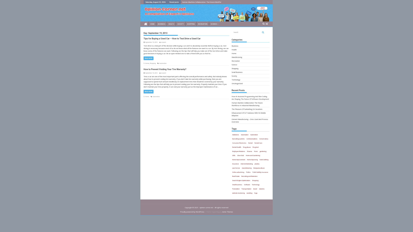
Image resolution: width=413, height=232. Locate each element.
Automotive (162, 63)
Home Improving (252, 160)
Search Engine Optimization (241, 180)
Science (214, 24)
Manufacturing (237, 57)
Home (152, 24)
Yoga (255, 193)
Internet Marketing (247, 164)
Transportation (246, 189)
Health (171, 24)
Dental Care (258, 143)
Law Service (236, 168)
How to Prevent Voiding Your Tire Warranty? (165, 69)
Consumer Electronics (239, 143)
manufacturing (246, 168)
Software (247, 185)
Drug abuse (247, 147)
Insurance (235, 164)
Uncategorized (237, 83)
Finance (249, 151)
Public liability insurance (260, 172)
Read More (148, 58)
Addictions (235, 135)
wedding (249, 193)
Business (161, 24)
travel (255, 189)
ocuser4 (163, 42)
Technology (236, 80)
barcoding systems (238, 139)
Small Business (237, 72)
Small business (237, 185)
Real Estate (236, 176)
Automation (244, 135)
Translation (236, 189)
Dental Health (236, 147)
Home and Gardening (253, 155)
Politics (248, 172)
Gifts (233, 155)
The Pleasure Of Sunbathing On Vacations (198, 2)
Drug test (256, 147)
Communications (252, 139)
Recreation (202, 24)
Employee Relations (238, 151)
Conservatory (263, 139)
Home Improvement (238, 160)
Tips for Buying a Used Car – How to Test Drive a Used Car (172, 38)
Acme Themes (227, 212)
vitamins (261, 189)
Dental (250, 143)
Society (180, 24)
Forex (256, 151)
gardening (263, 151)
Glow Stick (240, 155)
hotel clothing (264, 160)
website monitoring (238, 193)
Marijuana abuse (259, 168)
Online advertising (238, 172)
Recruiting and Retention (249, 176)
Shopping (191, 24)
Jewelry (257, 164)
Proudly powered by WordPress (192, 212)
